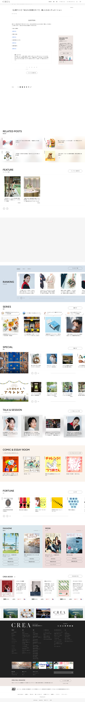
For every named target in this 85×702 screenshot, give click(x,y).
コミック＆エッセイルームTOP (75, 453)
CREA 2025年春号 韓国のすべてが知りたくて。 (37, 648)
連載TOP (23, 632)
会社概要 (26, 694)
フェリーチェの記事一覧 (32, 72)
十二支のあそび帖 (56, 638)
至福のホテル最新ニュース (25, 640)
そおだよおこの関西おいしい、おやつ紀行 (26, 643)
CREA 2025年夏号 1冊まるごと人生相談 (35, 646)
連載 (53, 1)
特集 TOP (75, 348)
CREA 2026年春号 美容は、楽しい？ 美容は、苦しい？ (37, 637)
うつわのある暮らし (25, 646)
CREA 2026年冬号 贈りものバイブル (35, 640)
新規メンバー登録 (66, 53)
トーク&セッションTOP (47, 632)
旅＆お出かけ (13, 635)
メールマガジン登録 (65, 680)
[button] (4, 208)
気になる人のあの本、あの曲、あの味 (48, 634)
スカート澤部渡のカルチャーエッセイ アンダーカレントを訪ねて (58, 644)
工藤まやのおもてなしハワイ (26, 639)
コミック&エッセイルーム (71, 1)
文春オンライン (46, 700)
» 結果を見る (14, 31)
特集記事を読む (11, 561)
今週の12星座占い (67, 636)
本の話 (51, 700)
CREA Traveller (35, 700)
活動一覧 (34, 674)
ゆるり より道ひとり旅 (57, 646)
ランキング (13, 645)
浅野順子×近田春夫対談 (47, 636)
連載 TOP (75, 307)
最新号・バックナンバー (15, 673)
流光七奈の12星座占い (68, 635)
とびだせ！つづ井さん (57, 636)
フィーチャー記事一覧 (75, 170)
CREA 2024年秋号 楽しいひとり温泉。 (35, 653)
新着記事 (50, 1)
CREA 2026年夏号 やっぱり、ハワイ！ (35, 634)
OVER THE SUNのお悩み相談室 (48, 639)
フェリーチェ (15, 13)
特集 (56, 1)
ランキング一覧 (75, 268)
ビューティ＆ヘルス (14, 641)
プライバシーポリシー (64, 694)
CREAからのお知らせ (20, 694)
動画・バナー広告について (38, 694)
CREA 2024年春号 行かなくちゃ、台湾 (35, 658)
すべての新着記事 (14, 632)
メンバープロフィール (36, 673)
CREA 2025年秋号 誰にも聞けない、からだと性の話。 (37, 643)
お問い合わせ (31, 694)
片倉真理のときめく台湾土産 (26, 635)
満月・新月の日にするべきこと (69, 641)
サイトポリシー (58, 694)
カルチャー (13, 638)
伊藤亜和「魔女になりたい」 (58, 633)
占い (77, 1)
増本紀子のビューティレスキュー (26, 653)
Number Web (41, 700)
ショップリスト (11, 564)
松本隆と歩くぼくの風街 (47, 637)
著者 (22, 674)
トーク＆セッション (62, 1)
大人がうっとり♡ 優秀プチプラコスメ (26, 651)
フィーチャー (13, 648)
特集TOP (34, 632)
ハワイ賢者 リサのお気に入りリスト (26, 637)
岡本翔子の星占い (67, 633)
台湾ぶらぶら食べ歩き (25, 633)
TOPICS (13, 651)
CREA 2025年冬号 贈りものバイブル (35, 651)
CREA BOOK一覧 (75, 576)
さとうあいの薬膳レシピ (25, 644)
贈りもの (13, 633)
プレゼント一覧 (65, 683)
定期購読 (52, 694)
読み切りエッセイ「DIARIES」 (58, 635)
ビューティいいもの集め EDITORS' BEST (25, 648)
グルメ (12, 636)
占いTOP (75, 492)
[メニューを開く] (80, 2)
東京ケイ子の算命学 (67, 638)
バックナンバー (36, 530)
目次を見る (10, 558)
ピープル (23, 673)
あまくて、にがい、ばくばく (58, 641)
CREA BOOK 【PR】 (14, 674)
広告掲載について (46, 694)
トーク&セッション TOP (75, 411)
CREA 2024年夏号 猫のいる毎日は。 (35, 656)
